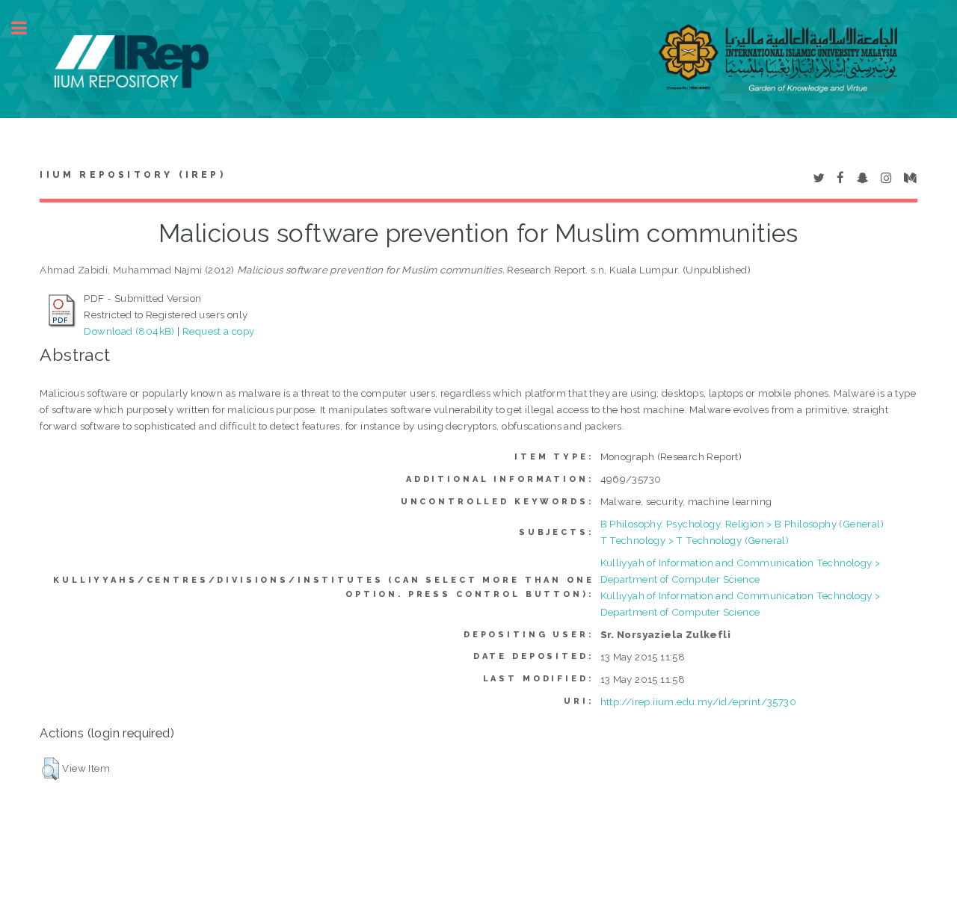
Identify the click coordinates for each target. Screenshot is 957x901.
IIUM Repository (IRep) (132, 175)
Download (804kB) (129, 331)
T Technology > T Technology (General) (695, 540)
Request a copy (218, 331)
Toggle (27, 28)
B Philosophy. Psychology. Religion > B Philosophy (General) (742, 524)
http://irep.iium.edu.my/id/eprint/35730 (698, 702)
